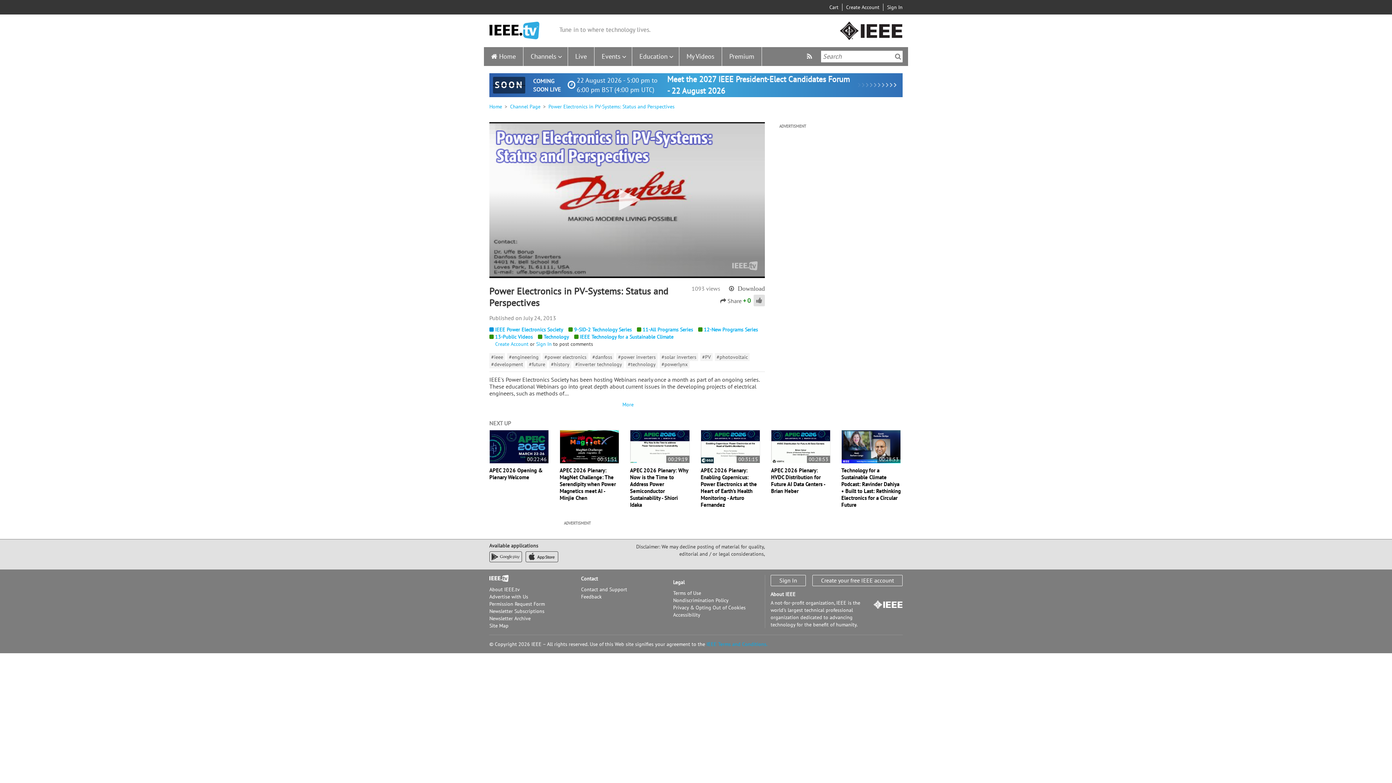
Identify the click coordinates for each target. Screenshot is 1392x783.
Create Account (862, 7)
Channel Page (525, 106)
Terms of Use (687, 593)
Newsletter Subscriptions (516, 611)
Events (611, 56)
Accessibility (686, 615)
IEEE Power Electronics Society (529, 329)
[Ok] (898, 56)
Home (507, 56)
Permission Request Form (517, 604)
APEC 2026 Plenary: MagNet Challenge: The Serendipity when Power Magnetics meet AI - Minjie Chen (588, 484)
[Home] (514, 31)
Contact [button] (589, 578)
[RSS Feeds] (810, 56)
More (627, 404)
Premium (741, 56)
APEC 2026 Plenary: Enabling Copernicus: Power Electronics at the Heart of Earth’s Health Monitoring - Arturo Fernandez (729, 487)
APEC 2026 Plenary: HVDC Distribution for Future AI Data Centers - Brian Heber (798, 480)
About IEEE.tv (504, 589)
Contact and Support (604, 589)
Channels (543, 56)
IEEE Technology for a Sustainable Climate (627, 337)
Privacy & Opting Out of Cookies (709, 607)
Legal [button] (679, 582)
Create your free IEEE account (857, 580)
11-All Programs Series (668, 329)
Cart (833, 7)
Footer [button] (496, 578)
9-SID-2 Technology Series (603, 329)
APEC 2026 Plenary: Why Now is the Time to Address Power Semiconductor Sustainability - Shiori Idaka (659, 487)
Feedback (591, 596)
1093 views (706, 288)
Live (581, 56)
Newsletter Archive (510, 618)
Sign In (895, 7)
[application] (627, 200)
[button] (627, 200)
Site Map (499, 625)
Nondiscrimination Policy (701, 600)
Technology (556, 337)
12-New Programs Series (731, 329)
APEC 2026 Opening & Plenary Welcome (516, 474)
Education (653, 56)
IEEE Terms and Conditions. (737, 644)
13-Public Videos (514, 337)
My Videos (700, 56)
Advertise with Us (508, 596)
